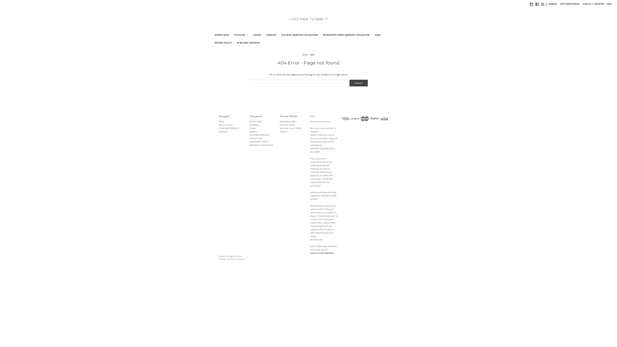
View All (283, 131)
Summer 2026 (287, 125)
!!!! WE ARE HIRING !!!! (248, 42)
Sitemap (223, 131)
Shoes (257, 34)
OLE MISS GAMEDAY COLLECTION (299, 34)
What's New (222, 34)
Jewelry (271, 34)
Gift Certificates (569, 4)
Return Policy (223, 42)
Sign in (587, 4)
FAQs (377, 34)
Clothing (239, 34)
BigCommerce (235, 256)
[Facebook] (537, 4)
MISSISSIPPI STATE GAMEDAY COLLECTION (346, 34)
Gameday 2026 (287, 121)
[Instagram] (531, 4)
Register (599, 4)
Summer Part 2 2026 (290, 128)
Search (553, 4)
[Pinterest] (542, 4)
